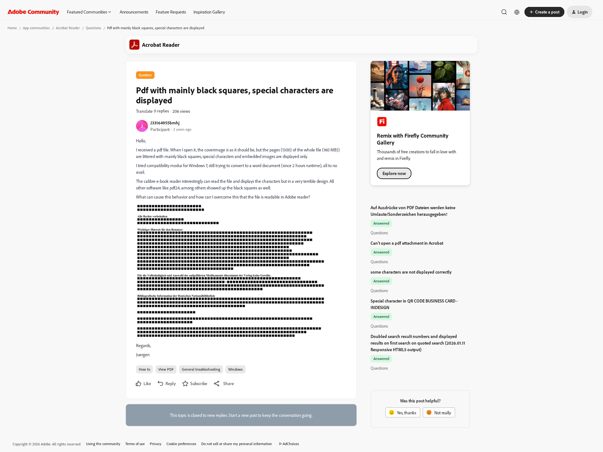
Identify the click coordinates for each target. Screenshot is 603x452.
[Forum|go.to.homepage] (33, 12)
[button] (544, 12)
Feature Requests (171, 11)
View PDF (166, 369)
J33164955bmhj (164, 122)
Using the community (103, 443)
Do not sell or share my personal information (236, 443)
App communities (36, 27)
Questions (93, 27)
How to (144, 369)
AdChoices (291, 443)
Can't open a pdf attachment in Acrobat (407, 243)
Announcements (134, 11)
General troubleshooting (201, 369)
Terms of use (135, 443)
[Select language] (517, 12)
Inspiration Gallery (209, 11)
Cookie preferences (181, 443)
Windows (235, 369)
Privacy (155, 443)
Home (12, 27)
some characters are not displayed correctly (411, 272)
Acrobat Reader (68, 27)
